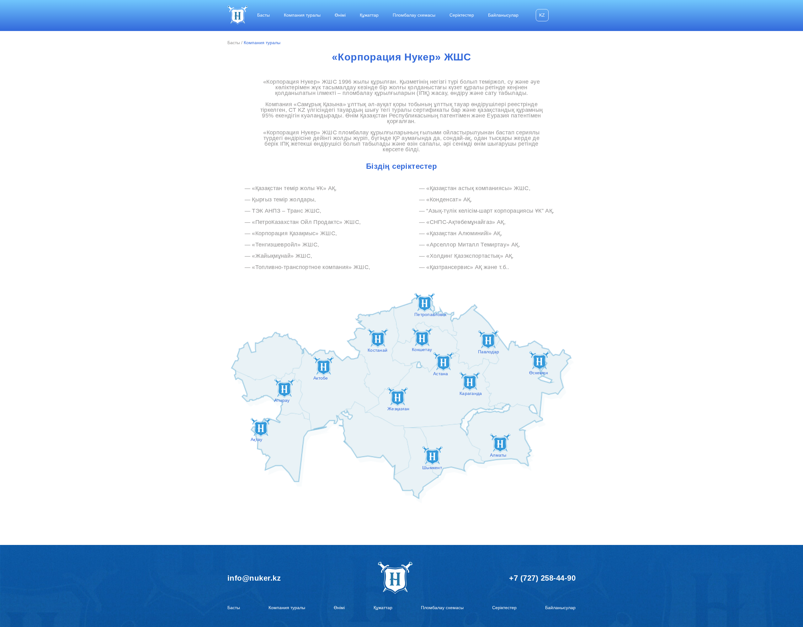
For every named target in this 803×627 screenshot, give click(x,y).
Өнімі (340, 15)
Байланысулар (503, 15)
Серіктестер (461, 15)
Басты (263, 15)
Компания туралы (302, 15)
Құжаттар (369, 15)
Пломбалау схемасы (414, 15)
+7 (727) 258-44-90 (542, 578)
